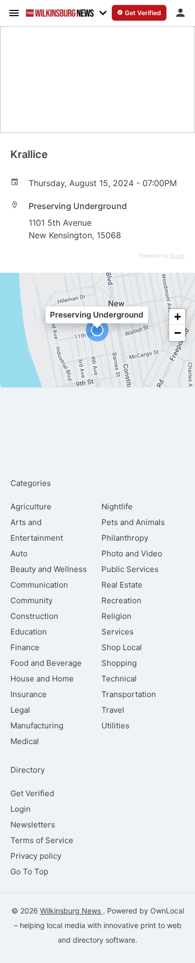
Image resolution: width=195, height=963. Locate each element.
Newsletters (32, 825)
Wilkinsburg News (71, 910)
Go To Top (29, 871)
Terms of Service (41, 840)
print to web (160, 925)
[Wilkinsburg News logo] (60, 13)
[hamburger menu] (14, 12)
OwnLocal (167, 910)
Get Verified (32, 793)
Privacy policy (35, 856)
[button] (97, 330)
